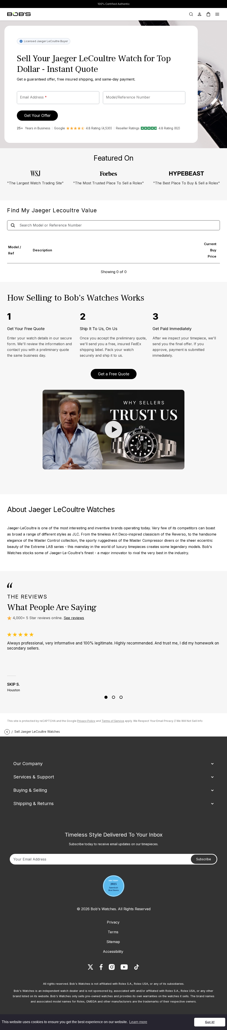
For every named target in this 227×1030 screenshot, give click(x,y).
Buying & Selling (30, 790)
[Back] (7, 731)
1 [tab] (106, 697)
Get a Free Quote (113, 374)
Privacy (113, 922)
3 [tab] (121, 697)
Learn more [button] (138, 1022)
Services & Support (33, 777)
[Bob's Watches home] (19, 14)
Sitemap (113, 941)
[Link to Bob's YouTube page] (124, 967)
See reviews (74, 618)
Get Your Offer (37, 115)
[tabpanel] (113, 662)
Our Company (28, 763)
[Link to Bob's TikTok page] (136, 967)
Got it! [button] (210, 1022)
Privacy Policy (86, 721)
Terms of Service (113, 721)
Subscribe (203, 859)
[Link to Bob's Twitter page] (90, 967)
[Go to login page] (199, 14)
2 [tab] (113, 697)
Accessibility (113, 951)
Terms (113, 932)
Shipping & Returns (33, 803)
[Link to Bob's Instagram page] (111, 967)
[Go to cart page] (208, 14)
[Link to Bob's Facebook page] (101, 967)
